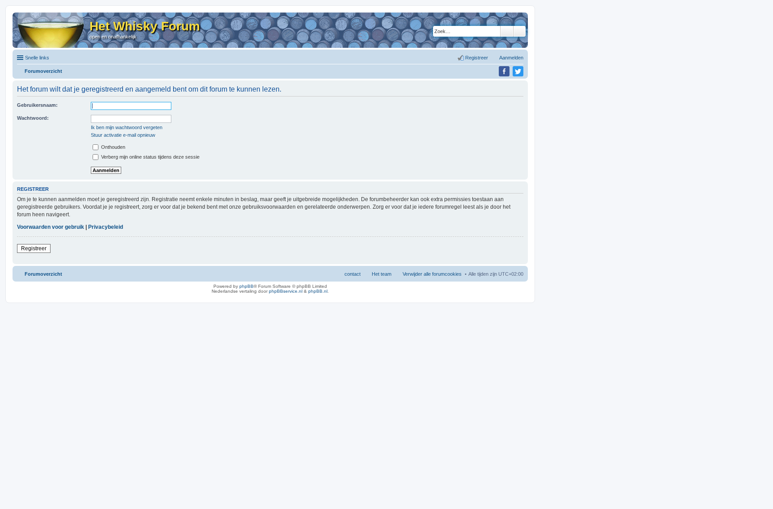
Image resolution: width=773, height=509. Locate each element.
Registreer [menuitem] (476, 57)
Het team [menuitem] (381, 274)
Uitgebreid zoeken (520, 31)
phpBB (246, 286)
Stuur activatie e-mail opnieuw (123, 135)
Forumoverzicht (43, 274)
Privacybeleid (105, 227)
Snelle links (37, 57)
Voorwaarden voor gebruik (50, 227)
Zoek (507, 31)
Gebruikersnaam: (37, 105)
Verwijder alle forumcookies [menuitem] (432, 274)
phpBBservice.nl (285, 291)
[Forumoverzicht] (51, 30)
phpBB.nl (317, 291)
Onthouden (112, 147)
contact (352, 274)
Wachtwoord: (33, 118)
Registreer (34, 248)
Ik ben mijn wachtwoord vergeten (126, 127)
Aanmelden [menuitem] (511, 57)
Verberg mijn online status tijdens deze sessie (150, 157)
